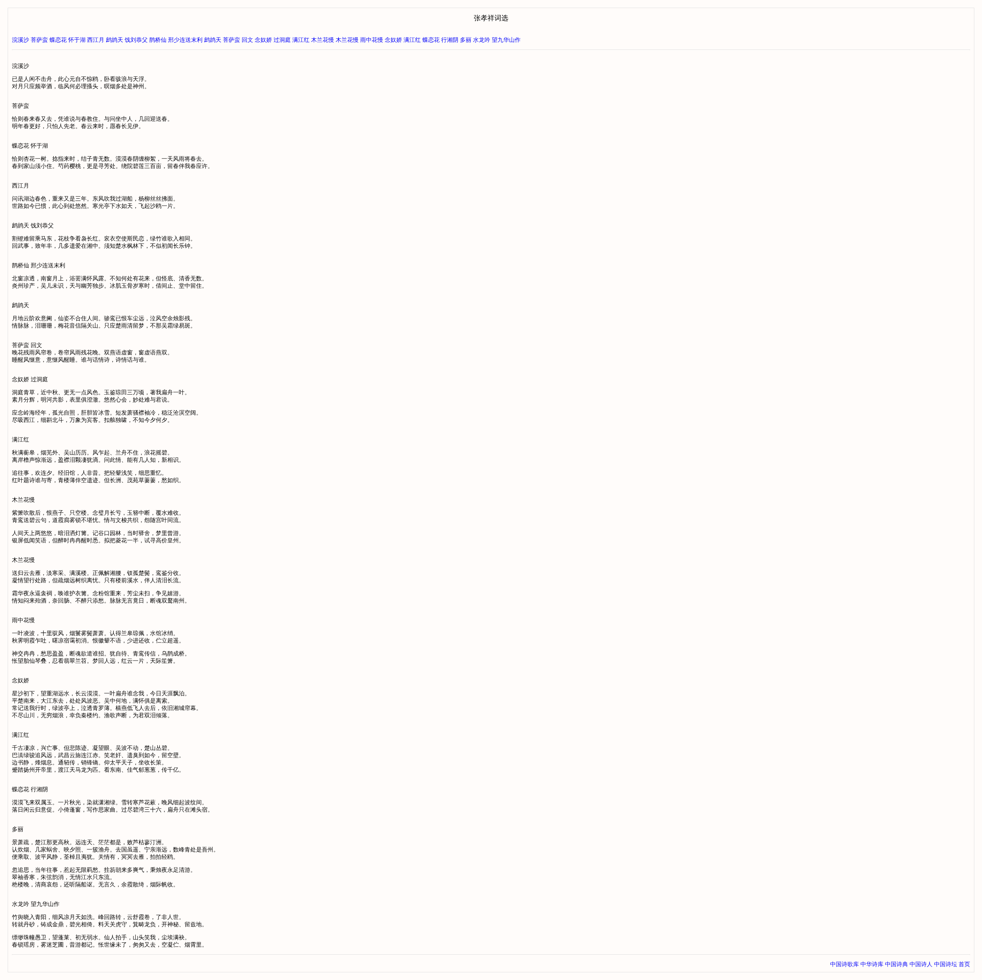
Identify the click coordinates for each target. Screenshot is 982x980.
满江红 (301, 40)
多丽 (465, 40)
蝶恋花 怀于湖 (67, 40)
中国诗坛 (945, 964)
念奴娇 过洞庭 (273, 40)
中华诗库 (871, 964)
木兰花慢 (322, 40)
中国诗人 (921, 964)
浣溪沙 (20, 40)
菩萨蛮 (39, 40)
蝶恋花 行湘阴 (440, 40)
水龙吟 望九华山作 (497, 40)
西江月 (95, 40)
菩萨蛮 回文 (238, 40)
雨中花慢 (371, 40)
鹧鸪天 (212, 40)
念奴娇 (393, 40)
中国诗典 (896, 964)
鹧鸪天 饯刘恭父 (127, 40)
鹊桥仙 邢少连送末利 (176, 40)
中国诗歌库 (844, 964)
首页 (964, 964)
